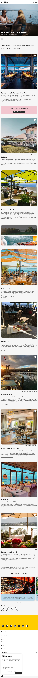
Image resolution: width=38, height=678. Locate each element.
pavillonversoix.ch (4, 297)
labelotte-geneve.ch (5, 165)
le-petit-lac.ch (4, 350)
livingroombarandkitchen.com (7, 457)
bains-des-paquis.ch (5, 404)
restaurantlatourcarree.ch (6, 508)
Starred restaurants (7, 595)
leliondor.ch (3, 560)
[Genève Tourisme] (4, 2)
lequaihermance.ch (5, 219)
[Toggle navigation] (36, 2)
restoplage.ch (4, 101)
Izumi (35, 566)
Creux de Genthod (14, 566)
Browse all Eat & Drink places (19, 111)
